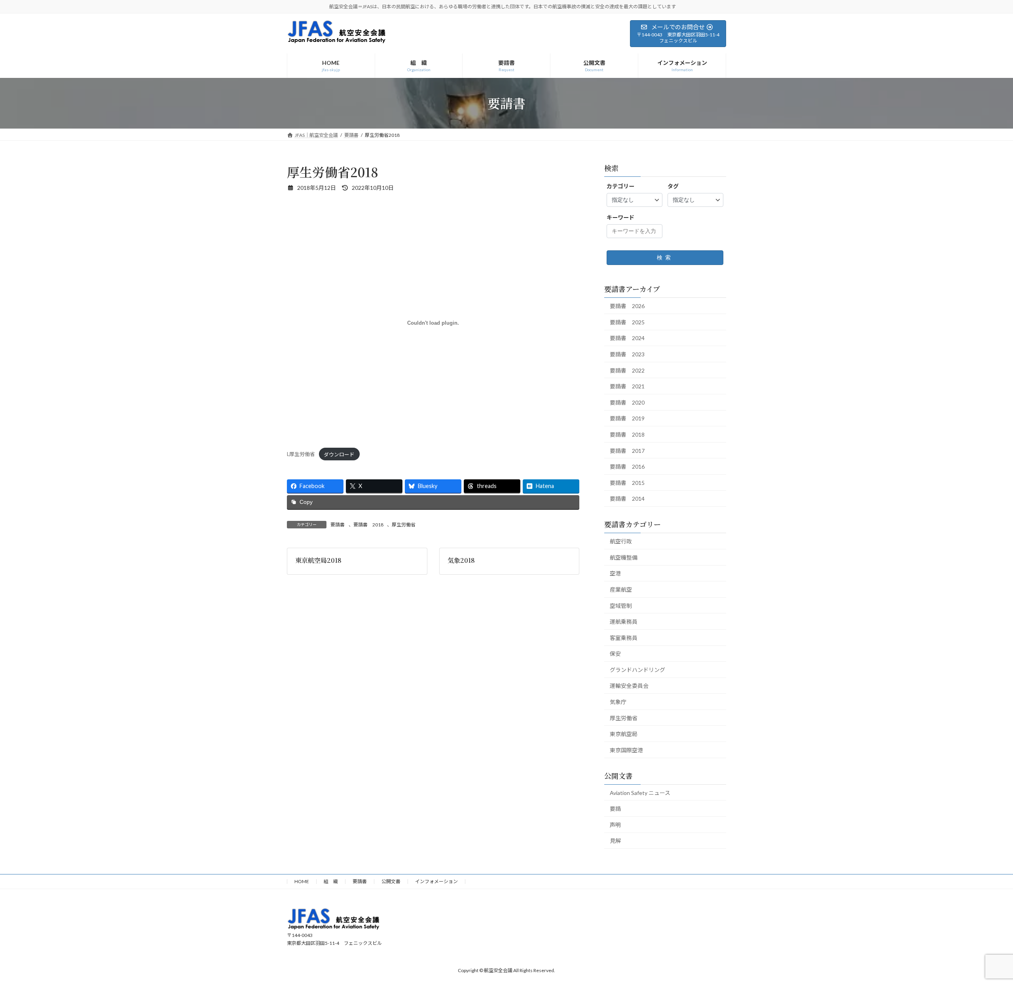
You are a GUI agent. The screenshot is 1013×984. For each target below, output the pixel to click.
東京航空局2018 (318, 560)
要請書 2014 (627, 498)
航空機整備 (623, 557)
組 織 (331, 881)
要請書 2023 (627, 354)
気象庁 (618, 701)
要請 (615, 808)
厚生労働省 (403, 525)
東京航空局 (623, 733)
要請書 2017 (627, 450)
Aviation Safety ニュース (640, 792)
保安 (615, 653)
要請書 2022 (627, 370)
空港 (615, 573)
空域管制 (621, 605)
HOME (301, 881)
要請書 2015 (627, 482)
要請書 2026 (627, 306)
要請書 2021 (627, 386)
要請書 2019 (627, 418)
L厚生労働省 (301, 454)
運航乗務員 (623, 621)
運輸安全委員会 (629, 685)
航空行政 (621, 541)
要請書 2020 (627, 402)
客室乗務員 (623, 637)
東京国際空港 (626, 749)
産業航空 (621, 589)
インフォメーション (436, 881)
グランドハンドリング (637, 669)
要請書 (337, 525)
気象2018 (461, 560)
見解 (615, 840)
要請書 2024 (627, 338)
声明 (615, 824)
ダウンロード (339, 454)
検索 (665, 257)
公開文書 (390, 881)
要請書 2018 (368, 525)
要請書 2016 (627, 466)
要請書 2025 (627, 321)
